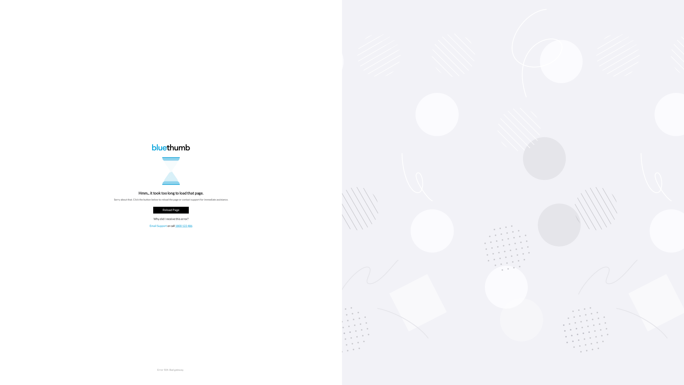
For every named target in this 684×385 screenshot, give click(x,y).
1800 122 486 (183, 225)
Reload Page (171, 210)
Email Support (158, 225)
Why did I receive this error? (171, 218)
